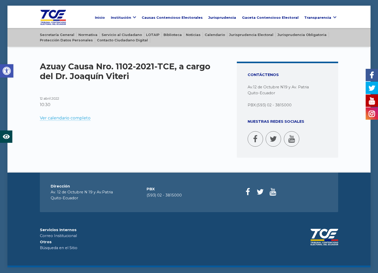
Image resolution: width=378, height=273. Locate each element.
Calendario (215, 35)
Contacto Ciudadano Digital (122, 40)
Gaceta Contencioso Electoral (270, 17)
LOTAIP (152, 35)
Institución (121, 17)
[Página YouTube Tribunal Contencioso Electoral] (291, 139)
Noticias (193, 35)
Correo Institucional (58, 235)
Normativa (87, 35)
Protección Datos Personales (66, 40)
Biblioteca (173, 35)
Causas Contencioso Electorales (172, 17)
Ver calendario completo (65, 118)
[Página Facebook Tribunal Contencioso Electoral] (255, 139)
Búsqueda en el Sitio (58, 248)
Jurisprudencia (222, 17)
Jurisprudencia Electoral (251, 35)
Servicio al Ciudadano (122, 35)
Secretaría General (57, 35)
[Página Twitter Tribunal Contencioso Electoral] (273, 139)
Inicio (100, 17)
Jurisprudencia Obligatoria (302, 35)
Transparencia (317, 17)
